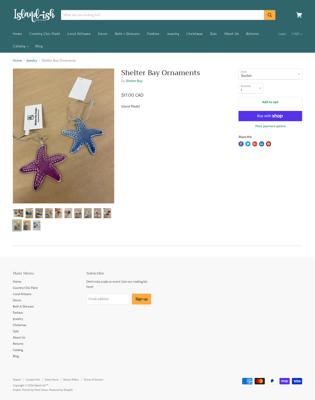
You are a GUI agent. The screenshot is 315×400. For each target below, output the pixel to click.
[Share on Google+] (254, 143)
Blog (39, 46)
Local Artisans (79, 34)
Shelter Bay (134, 81)
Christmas (194, 34)
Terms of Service (93, 379)
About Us (231, 34)
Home (17, 34)
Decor (103, 34)
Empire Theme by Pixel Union (30, 389)
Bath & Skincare (127, 34)
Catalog (19, 46)
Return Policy (71, 379)
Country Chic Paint (44, 34)
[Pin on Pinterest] (268, 143)
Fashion (153, 34)
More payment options (270, 126)
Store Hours (51, 379)
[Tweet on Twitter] (247, 143)
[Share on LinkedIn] (261, 143)
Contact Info (33, 379)
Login (282, 34)
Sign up (141, 299)
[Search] (269, 15)
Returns (252, 34)
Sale (213, 34)
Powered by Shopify (61, 389)
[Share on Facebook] (241, 143)
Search (17, 379)
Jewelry (173, 34)
